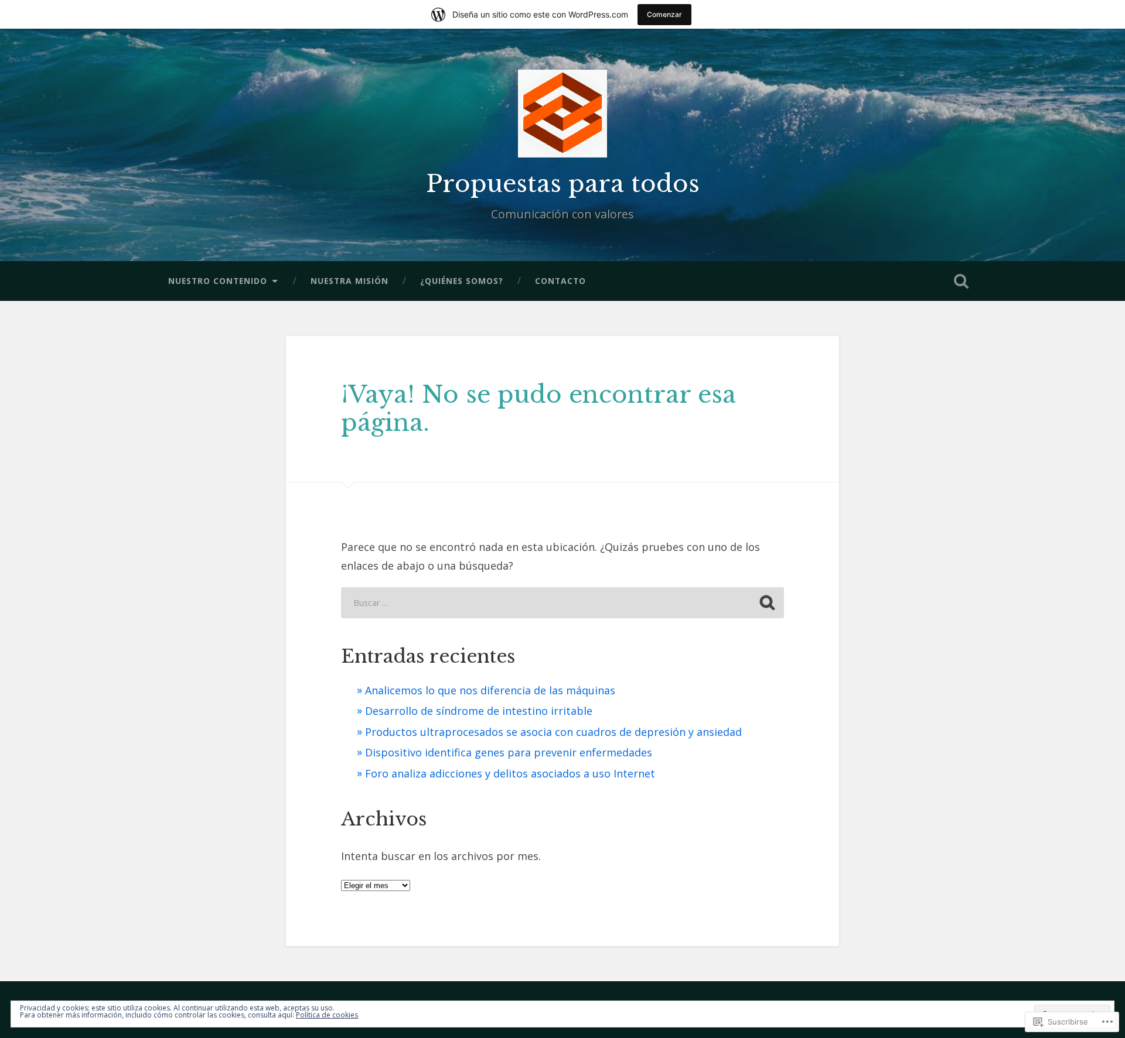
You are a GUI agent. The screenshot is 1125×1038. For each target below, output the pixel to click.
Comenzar (664, 14)
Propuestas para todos (563, 183)
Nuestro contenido (217, 280)
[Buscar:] (562, 602)
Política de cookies (327, 1015)
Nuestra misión (349, 280)
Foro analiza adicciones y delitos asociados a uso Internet (510, 773)
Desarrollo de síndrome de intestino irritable (478, 711)
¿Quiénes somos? (461, 280)
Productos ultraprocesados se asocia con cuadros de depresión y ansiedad (553, 732)
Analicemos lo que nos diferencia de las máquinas (490, 690)
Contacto (560, 280)
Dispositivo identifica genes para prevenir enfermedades (508, 752)
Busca (961, 281)
